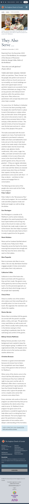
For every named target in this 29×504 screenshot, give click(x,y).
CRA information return (14, 485)
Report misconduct (18, 453)
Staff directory (4, 452)
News (17, 2)
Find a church (11, 2)
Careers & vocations (18, 448)
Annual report (17, 452)
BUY (21, 2)
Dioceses (16, 445)
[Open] (27, 7)
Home (2, 12)
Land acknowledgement (6, 454)
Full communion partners (20, 450)
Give (25, 2)
